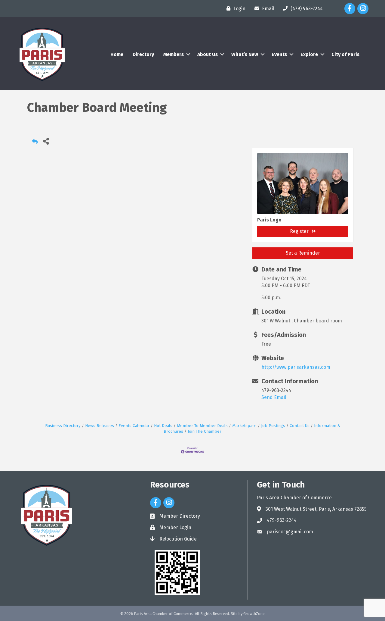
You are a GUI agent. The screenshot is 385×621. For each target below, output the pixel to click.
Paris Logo (269, 220)
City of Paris (345, 54)
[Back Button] (35, 143)
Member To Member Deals (202, 425)
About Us (207, 54)
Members (173, 54)
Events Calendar (134, 425)
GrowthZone (254, 613)
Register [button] (299, 231)
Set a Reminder (303, 253)
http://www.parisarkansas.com (295, 367)
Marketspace (244, 425)
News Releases (99, 425)
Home (116, 54)
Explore (309, 54)
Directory (143, 54)
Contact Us (300, 425)
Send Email (273, 397)
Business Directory (63, 425)
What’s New (244, 54)
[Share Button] (46, 141)
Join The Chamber (204, 431)
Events (279, 54)
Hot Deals (163, 425)
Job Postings (273, 425)
